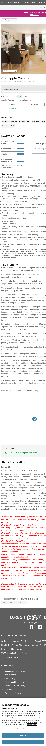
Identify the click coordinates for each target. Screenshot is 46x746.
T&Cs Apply (34, 15)
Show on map (13, 109)
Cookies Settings (23, 729)
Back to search (10, 20)
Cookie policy (32, 724)
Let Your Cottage (29, 2)
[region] (23, 722)
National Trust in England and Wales (22, 453)
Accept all (23, 742)
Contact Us (41, 2)
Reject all (23, 735)
